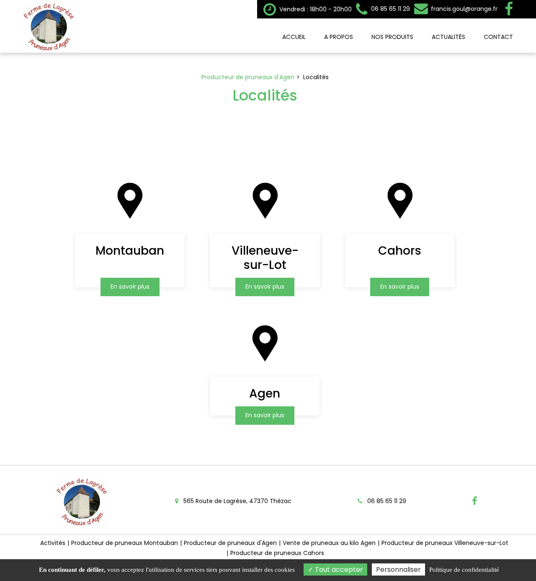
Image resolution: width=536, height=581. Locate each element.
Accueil (294, 37)
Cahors (399, 251)
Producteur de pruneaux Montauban (124, 543)
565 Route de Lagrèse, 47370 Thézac (236, 501)
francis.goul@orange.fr (463, 9)
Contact (498, 37)
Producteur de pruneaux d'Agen (230, 543)
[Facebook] (509, 9)
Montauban (129, 251)
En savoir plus (130, 287)
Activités (52, 543)
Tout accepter (338, 569)
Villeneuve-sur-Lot (265, 258)
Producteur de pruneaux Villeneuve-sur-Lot (444, 543)
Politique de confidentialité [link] (464, 569)
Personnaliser (398, 569)
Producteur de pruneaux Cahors (277, 553)
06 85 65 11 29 (386, 501)
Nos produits (392, 37)
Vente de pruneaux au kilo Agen (329, 543)
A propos (338, 37)
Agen (265, 393)
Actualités (448, 37)
